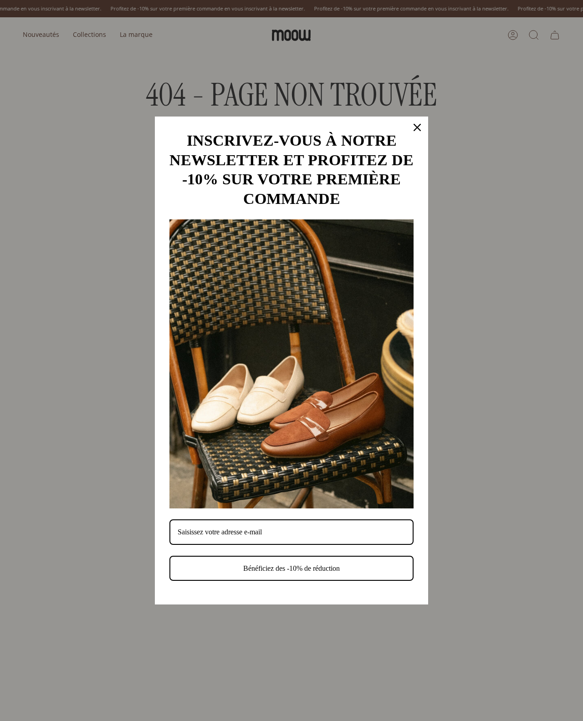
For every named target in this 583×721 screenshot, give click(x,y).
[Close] (417, 127)
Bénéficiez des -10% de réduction (291, 568)
